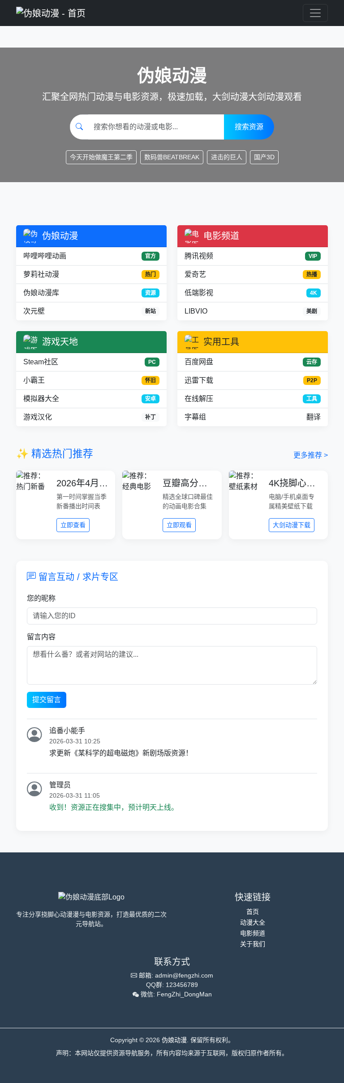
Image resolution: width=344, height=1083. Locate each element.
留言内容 (41, 637)
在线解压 (251, 398)
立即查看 (73, 524)
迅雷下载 (251, 380)
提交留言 (46, 699)
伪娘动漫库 (89, 293)
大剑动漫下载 (291, 524)
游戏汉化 (89, 417)
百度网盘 (251, 362)
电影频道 (252, 933)
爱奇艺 (251, 274)
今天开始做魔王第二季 (101, 157)
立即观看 (179, 524)
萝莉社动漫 (89, 274)
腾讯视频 (251, 256)
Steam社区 (89, 362)
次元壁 (89, 311)
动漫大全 (252, 922)
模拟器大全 (89, 398)
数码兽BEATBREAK (171, 157)
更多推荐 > (310, 455)
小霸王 (89, 380)
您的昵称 (41, 598)
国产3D (264, 157)
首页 (252, 911)
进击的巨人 (226, 157)
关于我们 (252, 944)
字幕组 (253, 417)
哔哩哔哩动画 (89, 256)
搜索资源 (249, 127)
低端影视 (251, 293)
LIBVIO (251, 311)
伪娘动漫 (174, 1040)
